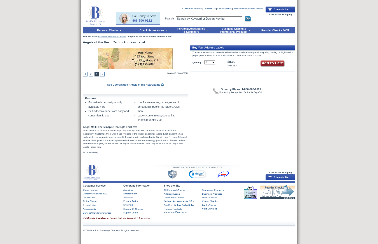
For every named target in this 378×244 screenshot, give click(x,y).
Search (169, 18)
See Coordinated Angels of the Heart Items (134, 84)
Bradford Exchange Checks (112, 36)
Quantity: (197, 62)
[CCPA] (123, 218)
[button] (197, 174)
